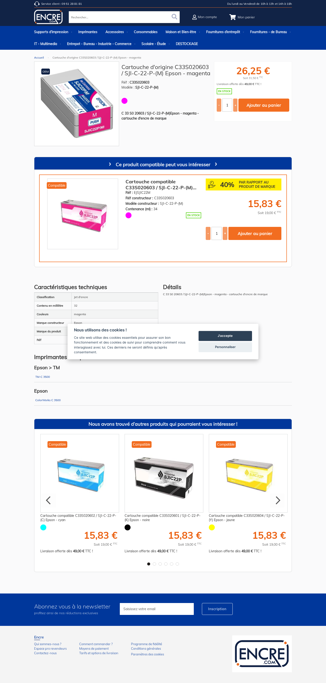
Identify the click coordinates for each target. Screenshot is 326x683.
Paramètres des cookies (147, 654)
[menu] (163, 38)
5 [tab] (171, 564)
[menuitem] (52, 32)
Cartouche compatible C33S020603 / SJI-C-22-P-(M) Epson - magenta (159, 184)
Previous (49, 500)
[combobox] (124, 17)
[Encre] (262, 653)
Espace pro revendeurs (50, 648)
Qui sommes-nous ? (47, 644)
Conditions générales (146, 648)
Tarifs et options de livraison (98, 653)
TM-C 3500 (42, 377)
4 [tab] (166, 564)
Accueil (39, 57)
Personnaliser (225, 347)
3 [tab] (160, 564)
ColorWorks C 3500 (48, 400)
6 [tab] (177, 564)
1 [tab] (148, 564)
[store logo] (48, 18)
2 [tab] (154, 564)
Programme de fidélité (146, 644)
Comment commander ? (96, 644)
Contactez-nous (45, 653)
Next (277, 500)
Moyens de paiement (94, 648)
